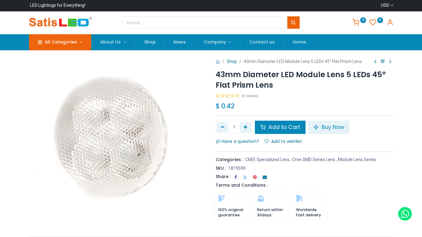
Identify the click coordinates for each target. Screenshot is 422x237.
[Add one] (245, 127)
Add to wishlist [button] (286, 141)
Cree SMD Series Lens (313, 159)
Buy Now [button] (332, 127)
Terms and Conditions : (242, 185)
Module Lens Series (357, 159)
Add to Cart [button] (283, 127)
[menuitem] (150, 42)
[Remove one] (222, 127)
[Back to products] (382, 61)
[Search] (293, 22)
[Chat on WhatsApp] (405, 214)
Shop (232, 61)
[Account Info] (389, 23)
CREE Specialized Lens (267, 159)
